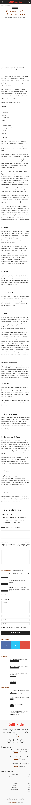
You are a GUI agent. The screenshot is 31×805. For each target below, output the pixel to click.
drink (11, 714)
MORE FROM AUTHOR (18, 570)
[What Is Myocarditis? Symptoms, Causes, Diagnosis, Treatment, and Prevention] (5, 692)
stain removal (17, 527)
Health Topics (12, 693)
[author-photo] (15, 558)
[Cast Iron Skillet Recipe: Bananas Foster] (5, 699)
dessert (11, 699)
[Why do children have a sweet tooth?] (5, 668)
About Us (16, 799)
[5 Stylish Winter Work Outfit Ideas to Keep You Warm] (5, 765)
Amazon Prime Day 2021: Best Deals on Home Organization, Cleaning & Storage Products (19, 589)
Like (6, 641)
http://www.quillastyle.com (15, 561)
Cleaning (7, 527)
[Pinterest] (15, 21)
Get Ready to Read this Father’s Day (18, 659)
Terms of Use (10, 799)
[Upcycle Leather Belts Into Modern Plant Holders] (5, 681)
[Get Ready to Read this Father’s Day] (5, 661)
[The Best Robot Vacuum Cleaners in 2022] (5, 575)
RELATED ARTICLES (6, 570)
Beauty (16, 752)
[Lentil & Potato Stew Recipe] (5, 706)
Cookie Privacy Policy (21, 798)
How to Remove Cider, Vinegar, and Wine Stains (23, 545)
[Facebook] (8, 21)
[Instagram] (13, 741)
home (12, 527)
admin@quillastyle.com (18, 737)
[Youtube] (22, 741)
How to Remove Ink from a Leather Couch (8, 545)
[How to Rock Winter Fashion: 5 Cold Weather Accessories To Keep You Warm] (5, 751)
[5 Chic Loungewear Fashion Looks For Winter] (5, 758)
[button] (2, 2)
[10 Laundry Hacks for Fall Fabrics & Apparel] (5, 582)
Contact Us (21, 799)
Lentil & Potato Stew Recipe (16, 704)
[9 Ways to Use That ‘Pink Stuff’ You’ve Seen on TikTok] (5, 674)
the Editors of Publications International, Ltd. (15, 17)
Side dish (12, 705)
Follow (15, 641)
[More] (22, 21)
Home (2, 5)
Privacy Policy (7, 798)
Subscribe (25, 641)
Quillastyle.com (13, 802)
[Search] (29, 2)
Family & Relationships (14, 660)
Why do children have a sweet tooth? (19, 666)
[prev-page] (2, 594)
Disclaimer (13, 798)
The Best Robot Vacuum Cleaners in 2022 (19, 573)
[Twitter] (12, 21)
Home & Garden (8, 5)
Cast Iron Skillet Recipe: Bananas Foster (19, 697)
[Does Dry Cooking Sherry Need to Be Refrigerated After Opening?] (5, 713)
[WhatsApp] (18, 21)
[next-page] (5, 594)
